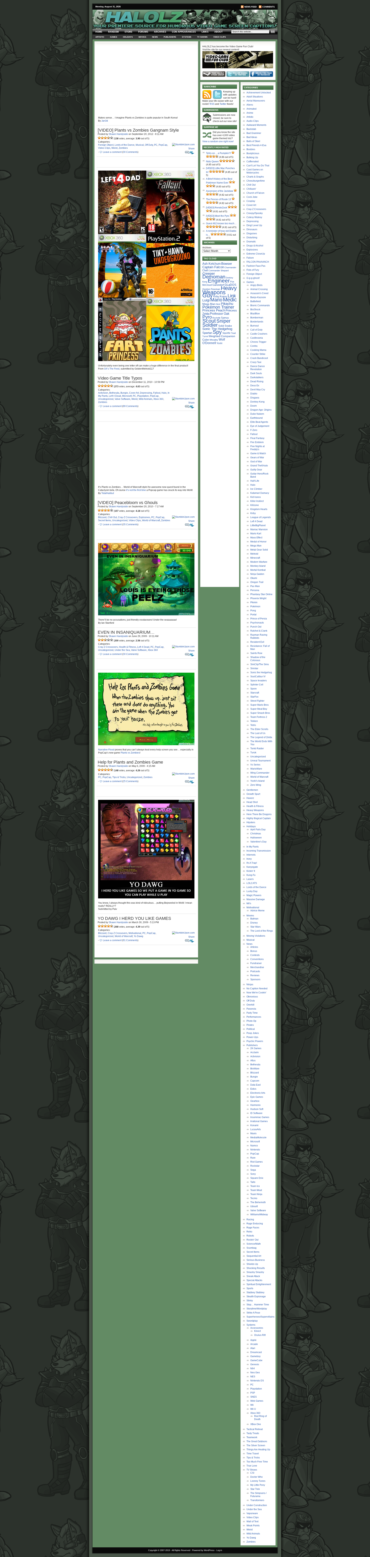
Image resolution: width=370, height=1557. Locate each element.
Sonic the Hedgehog (261, 672)
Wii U (253, 1409)
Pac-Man (255, 586)
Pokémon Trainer (218, 307)
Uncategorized (106, 399)
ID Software (256, 1113)
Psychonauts (257, 622)
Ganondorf (218, 284)
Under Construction (256, 1505)
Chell (205, 270)
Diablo (253, 393)
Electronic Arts (257, 1093)
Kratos (223, 296)
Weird (114, 148)
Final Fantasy (257, 438)
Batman (254, 918)
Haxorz (250, 798)
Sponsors (255, 979)
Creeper (208, 274)
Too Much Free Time (257, 1461)
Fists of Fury (252, 270)
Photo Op (251, 1021)
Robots (250, 1235)
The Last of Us (257, 733)
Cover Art (134, 393)
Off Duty (149, 145)
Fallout (156, 393)
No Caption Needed (256, 988)
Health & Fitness (127, 647)
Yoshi (219, 343)
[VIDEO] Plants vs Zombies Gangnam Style (138, 130)
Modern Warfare (258, 562)
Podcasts (255, 971)
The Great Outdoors (256, 1441)
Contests (255, 955)
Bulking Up (252, 157)
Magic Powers (253, 895)
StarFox (254, 696)
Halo (163, 393)
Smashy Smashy (255, 1272)
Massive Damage (255, 899)
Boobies (250, 149)
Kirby (216, 296)
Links (205, 31)
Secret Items (104, 520)
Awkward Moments (256, 125)
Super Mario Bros (259, 705)
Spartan (207, 332)
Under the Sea (122, 650)
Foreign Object (106, 145)
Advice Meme (257, 910)
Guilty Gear (256, 469)
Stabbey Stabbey (255, 1292)
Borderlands (256, 321)
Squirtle (226, 333)
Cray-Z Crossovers (128, 517)
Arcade (254, 1344)
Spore (253, 688)
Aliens (249, 104)
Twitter (223, 104)
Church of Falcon (255, 193)
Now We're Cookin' (256, 992)
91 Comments (130, 940)
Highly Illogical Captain (258, 818)
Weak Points (253, 1525)
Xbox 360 (158, 399)
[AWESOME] (111, 137)
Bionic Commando (260, 305)
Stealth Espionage (256, 1296)
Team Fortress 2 (258, 717)
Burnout (254, 325)
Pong (253, 610)
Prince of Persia (258, 618)
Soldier (210, 325)
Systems (186, 37)
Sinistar (254, 668)
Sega (253, 1170)
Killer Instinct (257, 501)
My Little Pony (257, 1485)
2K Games (255, 1048)
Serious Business (255, 1260)
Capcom (254, 1080)
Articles (254, 947)
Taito (252, 1182)
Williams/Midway (259, 1214)
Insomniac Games (259, 1117)
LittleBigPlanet (258, 525)
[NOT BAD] (105, 137)
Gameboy (255, 1356)
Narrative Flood (106, 749)
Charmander (230, 267)
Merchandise (257, 967)
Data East (255, 1084)
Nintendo (255, 1149)
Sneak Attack (253, 1276)
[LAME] (102, 137)
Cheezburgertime (255, 180)
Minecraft (255, 557)
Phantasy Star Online (261, 594)
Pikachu (227, 304)
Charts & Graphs (255, 176)
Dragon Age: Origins (261, 409)
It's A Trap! (251, 863)
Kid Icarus (255, 497)
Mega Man (208, 303)
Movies (142, 37)
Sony (253, 1174)
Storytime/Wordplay (256, 1308)
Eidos (253, 1089)
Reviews (254, 975)
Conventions (257, 959)
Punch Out (255, 626)
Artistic (99, 37)
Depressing (146, 393)
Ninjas (249, 984)
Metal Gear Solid (259, 549)
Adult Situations (254, 96)
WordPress (209, 1550)
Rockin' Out (252, 1239)
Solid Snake (225, 325)
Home (98, 31)
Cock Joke (251, 197)
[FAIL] (99, 137)
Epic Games (256, 1097)
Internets (251, 854)
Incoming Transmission (258, 850)
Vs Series (255, 764)
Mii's (248, 903)
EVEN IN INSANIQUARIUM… (126, 632)
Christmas (255, 833)
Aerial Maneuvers (255, 100)
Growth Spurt (253, 794)
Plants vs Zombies (130, 752)
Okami (253, 578)
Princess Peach (213, 310)
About (218, 31)
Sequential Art (253, 1256)
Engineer (219, 281)
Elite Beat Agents (259, 422)
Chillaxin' (251, 189)
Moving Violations (255, 936)
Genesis (254, 1364)
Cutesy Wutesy (254, 217)
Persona (254, 590)
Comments (268, 7)
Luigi (206, 300)
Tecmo (253, 1198)
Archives (160, 31)
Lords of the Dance (125, 145)
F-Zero (253, 430)
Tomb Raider (257, 748)
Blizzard (102, 517)
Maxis (253, 1133)
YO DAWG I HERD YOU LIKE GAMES (134, 918)
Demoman (213, 276)
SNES (253, 1396)
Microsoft (127, 396)
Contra (253, 346)
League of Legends (260, 517)
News (155, 37)
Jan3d (104, 120)
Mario (216, 299)
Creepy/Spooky (254, 213)
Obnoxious (252, 996)
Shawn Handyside (118, 134)
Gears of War (257, 457)
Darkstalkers (256, 377)
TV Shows (202, 37)
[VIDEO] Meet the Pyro (217, 216)
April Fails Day (258, 829)
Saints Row (256, 653)
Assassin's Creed (259, 293)
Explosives (144, 517)
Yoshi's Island (257, 781)
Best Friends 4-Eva (256, 145)
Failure (250, 257)
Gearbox (254, 1101)
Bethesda (114, 393)
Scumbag (251, 1248)
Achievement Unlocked (258, 92)
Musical (140, 145)
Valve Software (122, 399)
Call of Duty (256, 329)
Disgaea (254, 397)
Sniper (223, 321)
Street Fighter (257, 700)
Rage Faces (252, 1227)
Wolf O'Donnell (213, 341)
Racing (250, 1219)
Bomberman (256, 317)
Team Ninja (256, 1194)
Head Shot (252, 802)
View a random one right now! (218, 141)
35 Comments (130, 524)
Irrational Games (259, 1121)
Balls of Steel (253, 141)
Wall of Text (252, 1521)
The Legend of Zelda (261, 737)
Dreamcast (256, 1352)
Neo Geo (255, 1372)
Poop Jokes (252, 1033)
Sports (249, 1288)
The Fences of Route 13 (218, 199)
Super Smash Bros (260, 713)
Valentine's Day (258, 841)
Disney (254, 922)
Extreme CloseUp (255, 253)
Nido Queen (212, 161)
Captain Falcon (213, 267)
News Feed (250, 7)
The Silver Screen (255, 1445)
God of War (256, 461)
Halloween (256, 837)
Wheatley (213, 340)
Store (128, 31)
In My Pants (252, 846)
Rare (253, 1157)
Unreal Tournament (260, 760)
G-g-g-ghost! (253, 278)
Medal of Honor (258, 541)
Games (113, 37)
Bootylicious (252, 153)
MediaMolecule (258, 1137)
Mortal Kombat (258, 570)
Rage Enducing (254, 1223)
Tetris (253, 725)
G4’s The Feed (111, 368)
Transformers (257, 1500)
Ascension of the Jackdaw (219, 191)
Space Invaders (258, 680)
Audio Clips (252, 121)
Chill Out (112, 517)
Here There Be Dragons (259, 814)
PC (155, 145)
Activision (103, 393)
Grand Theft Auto (259, 465)
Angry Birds (256, 285)
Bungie (124, 393)
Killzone (254, 505)
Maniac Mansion (259, 529)
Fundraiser (256, 963)
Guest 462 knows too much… (221, 223)
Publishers (170, 37)
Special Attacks (254, 1280)
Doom (253, 405)
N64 (252, 1368)
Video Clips (219, 37)
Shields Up (252, 1264)
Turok (253, 752)
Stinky (249, 1300)
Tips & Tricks (119, 777)
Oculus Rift (260, 1335)
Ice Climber (256, 489)
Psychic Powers (254, 1041)
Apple (253, 1340)
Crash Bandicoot (259, 358)
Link (232, 295)
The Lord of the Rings (261, 930)
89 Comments (130, 406)
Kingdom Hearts (258, 509)
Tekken (254, 721)
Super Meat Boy (258, 709)
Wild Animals (145, 399)
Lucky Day (251, 891)
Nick (218, 304)
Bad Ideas (251, 137)
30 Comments (130, 152)
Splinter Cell (256, 684)
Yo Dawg (138, 936)
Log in (219, 1550)
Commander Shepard (219, 270)
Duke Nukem (257, 414)
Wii (252, 1405)
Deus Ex (254, 385)
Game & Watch (258, 453)
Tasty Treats (252, 1433)
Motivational (135, 933)
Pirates (250, 1025)
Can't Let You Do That (257, 165)
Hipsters (250, 822)
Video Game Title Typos (120, 378)
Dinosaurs (251, 229)
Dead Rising (256, 381)
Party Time (252, 1013)
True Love (251, 1465)
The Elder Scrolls (259, 729)
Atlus (253, 1060)
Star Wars (255, 926)
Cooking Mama (258, 350)
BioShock (255, 309)
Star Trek (255, 1489)
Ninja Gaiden (257, 574)
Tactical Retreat (254, 1429)
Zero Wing (255, 785)
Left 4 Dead (115, 396)
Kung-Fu (251, 875)
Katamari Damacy (259, 493)
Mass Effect (256, 537)
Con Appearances (184, 31)
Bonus (253, 951)
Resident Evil (257, 642)
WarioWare (256, 768)
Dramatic (251, 241)
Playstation (143, 396)
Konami (254, 1125)
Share (191, 148)
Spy (217, 332)
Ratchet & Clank (258, 630)
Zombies (123, 148)
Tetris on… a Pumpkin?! (218, 153)
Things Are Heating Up (258, 1449)
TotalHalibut (107, 493)
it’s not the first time (136, 490)
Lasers (250, 879)
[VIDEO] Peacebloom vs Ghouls (128, 502)
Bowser (226, 263)
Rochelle (216, 318)
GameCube (256, 1360)
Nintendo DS (257, 1380)
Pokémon (255, 606)
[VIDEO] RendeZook (216, 207)
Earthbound (256, 418)
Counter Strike (257, 354)
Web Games (256, 1401)
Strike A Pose (253, 1312)
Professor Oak (219, 313)
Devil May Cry (257, 389)
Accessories (256, 1328)
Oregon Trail (256, 582)
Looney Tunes (257, 1481)
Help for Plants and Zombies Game (130, 762)
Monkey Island (258, 566)
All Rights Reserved (181, 1550)
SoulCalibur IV (258, 676)
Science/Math (253, 1243)
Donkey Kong (257, 401)
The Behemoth (258, 1202)
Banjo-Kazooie (258, 297)
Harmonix (255, 1105)
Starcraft (254, 692)
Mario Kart (255, 533)
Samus (225, 317)
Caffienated (252, 161)
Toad (233, 333)
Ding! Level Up (254, 225)
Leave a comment (112, 152)
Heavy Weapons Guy (219, 292)
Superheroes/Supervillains (260, 1316)
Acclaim (254, 1052)
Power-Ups (252, 1037)
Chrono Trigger (258, 342)
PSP (252, 1392)
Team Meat (256, 1190)
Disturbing (251, 237)
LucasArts (255, 1129)
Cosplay (250, 201)
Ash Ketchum (211, 263)
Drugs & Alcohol (254, 245)
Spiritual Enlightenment (258, 1284)
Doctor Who (256, 1477)
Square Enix (256, 1178)
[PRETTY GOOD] (108, 137)
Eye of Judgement (259, 426)
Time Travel (252, 1453)
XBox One (255, 1424)
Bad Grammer (253, 133)
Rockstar (255, 1166)
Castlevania (256, 338)
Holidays (128, 37)
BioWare (254, 1068)
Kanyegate (252, 867)
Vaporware (252, 1513)
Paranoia (251, 1008)
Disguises (251, 233)
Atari (252, 1348)
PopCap (163, 145)
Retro (249, 1231)
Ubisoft (254, 1206)
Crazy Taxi (255, 362)
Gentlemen (252, 790)
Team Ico (255, 1186)
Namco (254, 1145)
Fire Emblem (257, 442)
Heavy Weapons (255, 810)
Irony (249, 859)
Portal (253, 614)
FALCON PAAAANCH (257, 261)
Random (113, 31)
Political (250, 1029)
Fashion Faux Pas (255, 266)
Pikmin (253, 602)
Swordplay (252, 1320)
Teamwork (251, 1437)
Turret (205, 336)
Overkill (250, 1004)
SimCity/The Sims (259, 664)
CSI (252, 1473)
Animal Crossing (259, 289)
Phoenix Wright (258, 598)
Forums (143, 31)
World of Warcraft (151, 520)
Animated (251, 108)
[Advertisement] (219, 406)
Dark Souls (256, 373)
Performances (253, 1017)
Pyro (207, 317)
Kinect (257, 1331)
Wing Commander (259, 772)
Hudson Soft (256, 1109)
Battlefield (255, 301)
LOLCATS (251, 883)
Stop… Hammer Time (257, 1304)
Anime (249, 113)
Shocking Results (255, 1268)
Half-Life (254, 481)
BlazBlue (255, 313)
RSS (212, 104)
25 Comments (130, 781)
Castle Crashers (258, 333)
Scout (209, 321)
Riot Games (256, 1161)
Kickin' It (250, 871)
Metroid (254, 553)
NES (252, 1376)
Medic (230, 300)
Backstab (251, 129)
